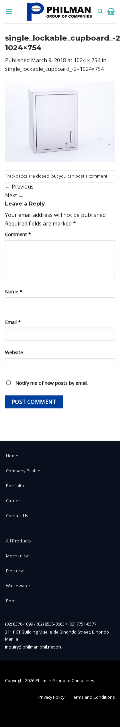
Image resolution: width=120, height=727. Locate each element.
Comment (18, 234)
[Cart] (111, 11)
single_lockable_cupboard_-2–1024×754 (54, 69)
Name (13, 291)
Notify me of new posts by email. (51, 383)
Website (14, 352)
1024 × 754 (87, 60)
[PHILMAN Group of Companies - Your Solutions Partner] (59, 12)
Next (14, 195)
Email (13, 322)
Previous (19, 186)
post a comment (91, 176)
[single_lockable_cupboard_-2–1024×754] (60, 121)
